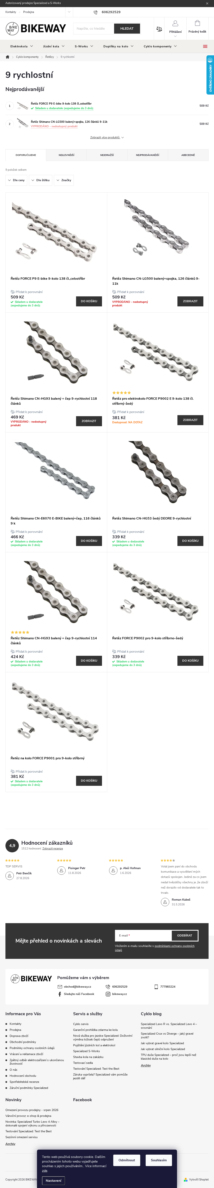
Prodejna (28, 12)
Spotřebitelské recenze (24, 1082)
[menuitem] (21, 46)
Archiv (146, 1065)
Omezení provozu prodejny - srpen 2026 (31, 1110)
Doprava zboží (19, 1036)
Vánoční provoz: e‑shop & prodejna (28, 1116)
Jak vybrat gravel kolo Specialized (162, 1043)
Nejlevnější (66, 155)
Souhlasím (159, 1160)
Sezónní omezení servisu (21, 1137)
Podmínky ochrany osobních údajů (32, 1048)
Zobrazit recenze (52, 849)
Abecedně (188, 155)
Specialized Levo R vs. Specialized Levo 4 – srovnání (169, 1026)
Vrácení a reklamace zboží (26, 1054)
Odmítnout (126, 1160)
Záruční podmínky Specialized (29, 1088)
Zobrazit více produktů (105, 137)
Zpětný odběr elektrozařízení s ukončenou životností (37, 1062)
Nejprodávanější (147, 155)
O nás (13, 1070)
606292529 (119, 987)
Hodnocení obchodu (23, 1076)
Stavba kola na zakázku (88, 1057)
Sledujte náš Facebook (79, 994)
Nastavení (53, 1180)
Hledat (127, 28)
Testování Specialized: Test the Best (96, 1069)
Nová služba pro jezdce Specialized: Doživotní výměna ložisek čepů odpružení (102, 1037)
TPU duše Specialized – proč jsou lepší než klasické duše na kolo (168, 1057)
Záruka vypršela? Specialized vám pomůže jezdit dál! (100, 1076)
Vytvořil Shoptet (199, 1180)
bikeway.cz (119, 994)
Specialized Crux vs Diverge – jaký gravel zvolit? (167, 1035)
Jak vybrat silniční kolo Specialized (163, 1049)
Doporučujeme (26, 155)
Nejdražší (107, 155)
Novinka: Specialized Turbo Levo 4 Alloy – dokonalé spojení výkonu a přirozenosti (32, 1123)
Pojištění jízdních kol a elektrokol (94, 1045)
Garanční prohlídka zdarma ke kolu (95, 1030)
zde (44, 1170)
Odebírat (184, 936)
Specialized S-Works (86, 1051)
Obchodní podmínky (23, 1042)
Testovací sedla (83, 1063)
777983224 (167, 987)
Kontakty (10, 12)
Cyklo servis (81, 1024)
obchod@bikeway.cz (77, 987)
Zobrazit (190, 301)
